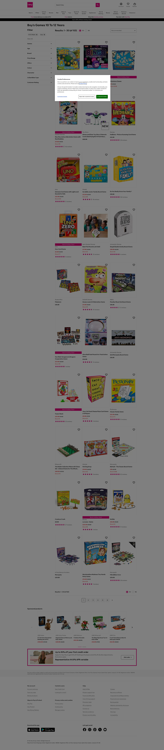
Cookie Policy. (83, 83)
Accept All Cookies (102, 96)
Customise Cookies (62, 96)
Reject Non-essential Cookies (86, 96)
